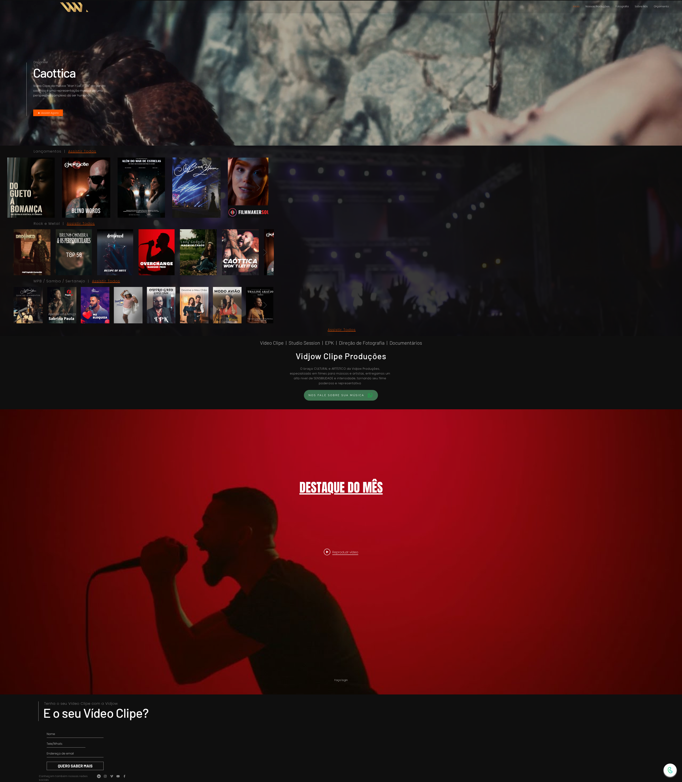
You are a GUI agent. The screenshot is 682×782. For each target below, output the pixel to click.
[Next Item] (669, 187)
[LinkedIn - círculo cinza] (99, 776)
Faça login (341, 680)
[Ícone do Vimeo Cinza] (111, 776)
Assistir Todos (82, 151)
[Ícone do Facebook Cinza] (124, 776)
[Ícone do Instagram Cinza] (105, 776)
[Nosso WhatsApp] (670, 770)
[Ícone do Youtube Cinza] (118, 776)
